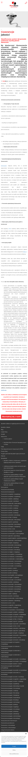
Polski (2, 446)
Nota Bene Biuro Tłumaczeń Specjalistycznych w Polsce (15, 443)
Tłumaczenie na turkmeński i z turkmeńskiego (12, 598)
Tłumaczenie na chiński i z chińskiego (10, 505)
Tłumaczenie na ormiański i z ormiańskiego (11, 566)
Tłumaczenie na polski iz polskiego (9, 572)
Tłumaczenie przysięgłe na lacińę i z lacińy (11, 637)
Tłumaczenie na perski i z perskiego (9, 570)
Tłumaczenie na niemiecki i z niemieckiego (11, 561)
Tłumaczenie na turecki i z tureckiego (10, 596)
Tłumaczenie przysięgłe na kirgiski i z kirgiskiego (12, 633)
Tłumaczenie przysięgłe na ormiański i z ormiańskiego (14, 661)
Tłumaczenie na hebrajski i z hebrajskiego (10, 526)
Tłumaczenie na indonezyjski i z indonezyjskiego (12, 533)
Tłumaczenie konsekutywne (7, 492)
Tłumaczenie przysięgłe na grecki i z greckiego (12, 621)
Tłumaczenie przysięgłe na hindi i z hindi (10, 626)
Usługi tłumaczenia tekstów (7, 730)
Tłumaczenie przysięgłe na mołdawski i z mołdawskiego (10, 647)
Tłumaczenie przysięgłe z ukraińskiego (10, 713)
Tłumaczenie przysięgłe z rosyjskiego (10, 706)
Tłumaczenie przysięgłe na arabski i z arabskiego (12, 612)
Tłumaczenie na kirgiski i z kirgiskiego (10, 542)
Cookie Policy (4, 432)
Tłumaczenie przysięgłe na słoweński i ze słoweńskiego (10, 673)
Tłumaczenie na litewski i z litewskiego (10, 547)
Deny (14, 750)
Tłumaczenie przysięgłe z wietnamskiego (11, 716)
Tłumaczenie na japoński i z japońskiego (10, 535)
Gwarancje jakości (8, 438)
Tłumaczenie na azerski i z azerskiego (10, 501)
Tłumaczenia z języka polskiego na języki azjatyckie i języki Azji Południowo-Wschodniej (14, 475)
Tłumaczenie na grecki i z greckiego (9, 522)
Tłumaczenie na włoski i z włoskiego (9, 607)
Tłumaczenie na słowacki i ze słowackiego (11, 589)
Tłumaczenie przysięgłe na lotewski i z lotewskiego (13, 640)
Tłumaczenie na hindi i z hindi (8, 529)
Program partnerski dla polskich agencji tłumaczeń (13, 453)
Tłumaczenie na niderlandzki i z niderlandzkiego (12, 559)
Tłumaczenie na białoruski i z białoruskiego (11, 503)
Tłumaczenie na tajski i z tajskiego (9, 593)
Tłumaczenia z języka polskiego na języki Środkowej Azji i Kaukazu (13, 479)
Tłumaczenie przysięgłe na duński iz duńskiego (12, 616)
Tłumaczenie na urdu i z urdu (8, 603)
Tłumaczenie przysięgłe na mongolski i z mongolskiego (10, 643)
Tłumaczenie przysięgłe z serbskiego (9, 711)
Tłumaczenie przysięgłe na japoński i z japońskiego (13, 630)
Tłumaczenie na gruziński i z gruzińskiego (11, 524)
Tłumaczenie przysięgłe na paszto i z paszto (11, 663)
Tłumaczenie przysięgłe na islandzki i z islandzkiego (13, 628)
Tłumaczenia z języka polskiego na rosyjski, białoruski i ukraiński (14, 484)
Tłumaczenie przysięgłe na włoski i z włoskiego (12, 681)
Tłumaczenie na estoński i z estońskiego (10, 515)
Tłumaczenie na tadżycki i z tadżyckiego (10, 591)
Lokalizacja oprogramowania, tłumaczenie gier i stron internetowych (15, 467)
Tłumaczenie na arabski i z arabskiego (10, 498)
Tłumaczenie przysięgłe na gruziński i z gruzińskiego (13, 623)
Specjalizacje (4, 458)
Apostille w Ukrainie (5, 427)
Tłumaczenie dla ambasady (7, 489)
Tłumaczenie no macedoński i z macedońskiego (12, 609)
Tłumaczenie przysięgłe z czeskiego (9, 690)
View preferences (14, 753)
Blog (2, 429)
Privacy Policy (4, 451)
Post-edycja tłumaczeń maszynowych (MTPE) (12, 449)
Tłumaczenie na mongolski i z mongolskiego (11, 554)
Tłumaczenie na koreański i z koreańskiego (11, 545)
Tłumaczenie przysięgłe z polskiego (9, 704)
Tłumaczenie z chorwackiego (8, 725)
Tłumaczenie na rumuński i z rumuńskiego (11, 579)
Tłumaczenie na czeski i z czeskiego (9, 508)
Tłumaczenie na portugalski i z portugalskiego (12, 575)
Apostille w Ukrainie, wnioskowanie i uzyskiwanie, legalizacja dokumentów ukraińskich (15, 461)
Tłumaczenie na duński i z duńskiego (9, 510)
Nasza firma (4, 436)
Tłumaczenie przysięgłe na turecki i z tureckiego (12, 676)
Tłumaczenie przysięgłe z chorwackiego (10, 688)
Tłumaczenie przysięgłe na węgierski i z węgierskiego (13, 679)
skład (10, 228)
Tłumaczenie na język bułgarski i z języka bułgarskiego (14, 538)
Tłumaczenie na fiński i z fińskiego (9, 517)
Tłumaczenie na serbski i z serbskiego (10, 582)
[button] (26, 733)
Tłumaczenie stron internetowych (9, 720)
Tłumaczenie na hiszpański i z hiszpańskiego (11, 531)
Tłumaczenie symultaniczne (7, 723)
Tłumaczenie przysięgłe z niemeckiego (10, 702)
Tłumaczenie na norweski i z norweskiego (11, 563)
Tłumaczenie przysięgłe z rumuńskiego (10, 709)
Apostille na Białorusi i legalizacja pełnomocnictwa (13, 423)
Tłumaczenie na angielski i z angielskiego (10, 494)
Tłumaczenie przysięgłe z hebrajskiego (10, 695)
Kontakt (3, 434)
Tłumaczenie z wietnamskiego (8, 727)
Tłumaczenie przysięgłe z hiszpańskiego (10, 697)
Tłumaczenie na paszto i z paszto (9, 568)
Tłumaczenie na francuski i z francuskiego (11, 519)
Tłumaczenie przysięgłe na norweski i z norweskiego (13, 659)
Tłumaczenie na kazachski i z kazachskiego (11, 540)
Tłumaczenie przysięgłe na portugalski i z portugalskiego (10, 667)
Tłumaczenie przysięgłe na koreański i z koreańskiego (13, 635)
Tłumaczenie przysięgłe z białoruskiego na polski (12, 686)
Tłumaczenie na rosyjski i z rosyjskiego (10, 577)
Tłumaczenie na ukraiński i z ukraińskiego (10, 600)
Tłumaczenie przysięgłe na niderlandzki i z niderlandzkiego (11, 651)
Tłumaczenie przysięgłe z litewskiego (10, 699)
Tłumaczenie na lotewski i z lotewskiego (10, 549)
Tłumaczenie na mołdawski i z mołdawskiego (11, 556)
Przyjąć (14, 746)
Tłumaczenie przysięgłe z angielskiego (10, 683)
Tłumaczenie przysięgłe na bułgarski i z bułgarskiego (13, 614)
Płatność (3, 456)
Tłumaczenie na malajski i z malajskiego (10, 552)
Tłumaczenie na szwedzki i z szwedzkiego (11, 586)
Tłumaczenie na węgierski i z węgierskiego (11, 605)
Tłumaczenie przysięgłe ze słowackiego (10, 718)
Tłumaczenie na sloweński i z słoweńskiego (11, 584)
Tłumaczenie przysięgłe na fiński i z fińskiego (11, 619)
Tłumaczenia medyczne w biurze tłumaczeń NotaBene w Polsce (14, 471)
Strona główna (4, 487)
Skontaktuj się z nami (11, 417)
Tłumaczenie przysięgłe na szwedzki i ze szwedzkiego (14, 670)
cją (5, 390)
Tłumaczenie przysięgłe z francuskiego (10, 693)
